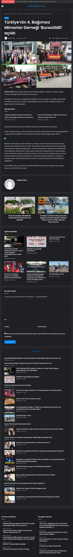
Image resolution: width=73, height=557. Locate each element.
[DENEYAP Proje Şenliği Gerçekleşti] (36, 241)
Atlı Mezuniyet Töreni (56, 274)
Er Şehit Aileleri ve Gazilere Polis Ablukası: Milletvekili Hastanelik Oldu (28, 437)
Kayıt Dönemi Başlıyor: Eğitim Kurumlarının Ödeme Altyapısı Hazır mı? (28, 363)
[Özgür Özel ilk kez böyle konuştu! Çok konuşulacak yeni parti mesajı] (9, 431)
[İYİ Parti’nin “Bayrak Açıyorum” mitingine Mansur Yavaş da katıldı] (14, 266)
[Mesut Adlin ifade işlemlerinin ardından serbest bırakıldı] (9, 477)
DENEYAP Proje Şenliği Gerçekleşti (34, 250)
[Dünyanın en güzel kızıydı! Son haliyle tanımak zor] (9, 445)
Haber (14, 14)
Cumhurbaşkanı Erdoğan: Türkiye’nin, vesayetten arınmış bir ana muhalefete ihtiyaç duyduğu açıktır (36, 276)
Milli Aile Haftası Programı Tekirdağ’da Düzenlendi (33, 466)
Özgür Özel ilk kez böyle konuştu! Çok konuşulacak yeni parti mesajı (39, 429)
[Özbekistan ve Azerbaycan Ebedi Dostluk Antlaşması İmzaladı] (9, 499)
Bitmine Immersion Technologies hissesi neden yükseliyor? (24, 483)
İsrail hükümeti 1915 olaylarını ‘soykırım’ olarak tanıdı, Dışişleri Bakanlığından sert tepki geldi (13, 252)
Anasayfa (8, 14)
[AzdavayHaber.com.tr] (36, 6)
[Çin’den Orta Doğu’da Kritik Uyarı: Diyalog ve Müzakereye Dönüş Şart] (9, 453)
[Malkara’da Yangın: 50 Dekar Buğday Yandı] (9, 491)
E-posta (7, 326)
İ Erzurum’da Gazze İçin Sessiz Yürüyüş (57, 238)
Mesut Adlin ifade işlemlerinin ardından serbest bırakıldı (35, 475)
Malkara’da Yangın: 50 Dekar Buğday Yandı (31, 488)
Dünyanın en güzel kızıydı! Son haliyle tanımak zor (33, 443)
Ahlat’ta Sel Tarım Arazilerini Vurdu (28, 399)
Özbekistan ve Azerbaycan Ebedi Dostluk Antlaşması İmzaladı (37, 497)
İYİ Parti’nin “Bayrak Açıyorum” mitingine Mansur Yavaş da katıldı (12, 276)
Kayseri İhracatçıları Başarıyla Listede (17, 424)
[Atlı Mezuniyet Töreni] (59, 266)
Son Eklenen (36, 351)
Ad (5, 319)
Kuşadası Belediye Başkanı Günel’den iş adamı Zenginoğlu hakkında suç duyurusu (32, 358)
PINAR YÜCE (11, 38)
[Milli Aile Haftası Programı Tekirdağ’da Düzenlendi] (9, 469)
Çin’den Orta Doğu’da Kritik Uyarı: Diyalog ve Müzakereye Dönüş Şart (40, 451)
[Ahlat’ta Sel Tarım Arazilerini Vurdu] (9, 401)
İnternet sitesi (42, 326)
